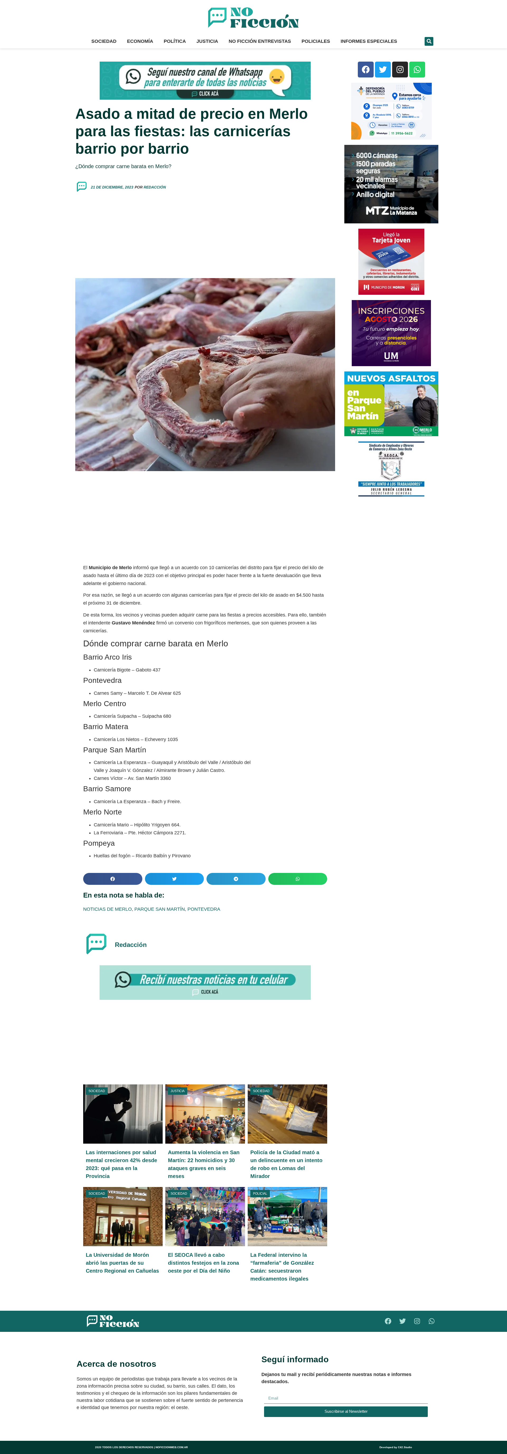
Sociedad (103, 41)
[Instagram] (400, 69)
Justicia (207, 41)
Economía (140, 41)
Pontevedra (203, 909)
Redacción (155, 187)
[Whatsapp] (417, 69)
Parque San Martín (159, 909)
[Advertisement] (205, 236)
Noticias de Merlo (107, 909)
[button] (429, 41)
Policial (260, 1193)
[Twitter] (383, 69)
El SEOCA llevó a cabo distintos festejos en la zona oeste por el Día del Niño (203, 1263)
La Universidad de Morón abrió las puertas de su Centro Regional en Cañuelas (122, 1263)
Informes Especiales (369, 41)
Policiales (316, 41)
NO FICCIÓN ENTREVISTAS (260, 41)
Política (175, 41)
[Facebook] (366, 69)
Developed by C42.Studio (395, 1447)
